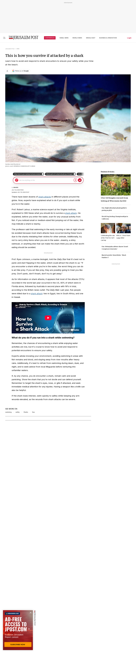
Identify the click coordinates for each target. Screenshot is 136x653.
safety (18, 412)
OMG (17, 48)
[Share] (7, 71)
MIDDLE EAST (90, 38)
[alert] (18, 630)
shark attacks (44, 197)
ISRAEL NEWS (64, 38)
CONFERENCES (50, 38)
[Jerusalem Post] (22, 38)
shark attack (71, 213)
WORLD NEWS (77, 38)
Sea (33, 412)
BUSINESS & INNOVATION (108, 38)
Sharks (26, 412)
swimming (8, 412)
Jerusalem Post (9, 48)
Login (129, 38)
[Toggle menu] (4, 38)
